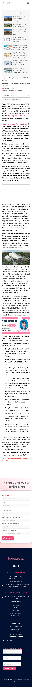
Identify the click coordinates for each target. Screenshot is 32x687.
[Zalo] (7, 640)
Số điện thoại (7, 511)
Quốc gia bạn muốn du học (11, 517)
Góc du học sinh (8, 91)
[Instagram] (11, 640)
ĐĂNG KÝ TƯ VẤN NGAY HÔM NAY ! (12, 648)
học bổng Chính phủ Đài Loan (17, 116)
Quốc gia (5, 654)
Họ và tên (5, 496)
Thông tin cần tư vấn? (9, 530)
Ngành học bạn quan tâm (10, 524)
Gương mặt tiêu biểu (19, 91)
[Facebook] (3, 640)
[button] (28, 3)
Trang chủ (4, 78)
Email (4, 502)
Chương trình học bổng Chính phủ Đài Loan (14, 124)
